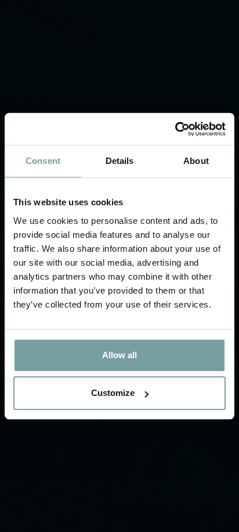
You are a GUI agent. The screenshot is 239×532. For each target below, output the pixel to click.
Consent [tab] (43, 161)
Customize (113, 393)
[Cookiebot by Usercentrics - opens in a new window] (175, 129)
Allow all (119, 355)
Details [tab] (120, 161)
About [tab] (196, 161)
